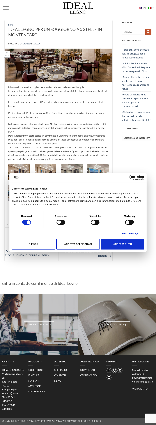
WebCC (37, 44)
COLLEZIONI (35, 369)
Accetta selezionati (78, 244)
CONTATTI (60, 375)
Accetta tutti (122, 244)
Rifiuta (33, 244)
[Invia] (148, 32)
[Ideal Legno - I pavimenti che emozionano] (78, 7)
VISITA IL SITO (140, 388)
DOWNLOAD (87, 369)
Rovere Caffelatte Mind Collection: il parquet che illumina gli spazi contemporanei (135, 100)
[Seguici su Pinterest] (119, 370)
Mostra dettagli (130, 233)
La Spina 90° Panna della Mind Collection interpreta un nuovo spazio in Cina (136, 67)
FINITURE (33, 375)
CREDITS (96, 421)
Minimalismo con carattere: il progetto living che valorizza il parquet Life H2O (136, 116)
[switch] (61, 222)
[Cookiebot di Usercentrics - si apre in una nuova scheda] (131, 177)
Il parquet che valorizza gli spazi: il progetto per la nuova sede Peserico (135, 53)
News (10, 25)
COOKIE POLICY (82, 421)
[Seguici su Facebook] (109, 370)
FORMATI (33, 380)
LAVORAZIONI (36, 391)
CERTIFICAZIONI (89, 375)
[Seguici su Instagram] (114, 370)
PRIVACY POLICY (64, 421)
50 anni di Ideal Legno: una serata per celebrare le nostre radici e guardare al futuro (135, 83)
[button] (5, 8)
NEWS (57, 380)
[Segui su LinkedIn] (109, 377)
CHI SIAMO (60, 369)
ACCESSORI (34, 386)
